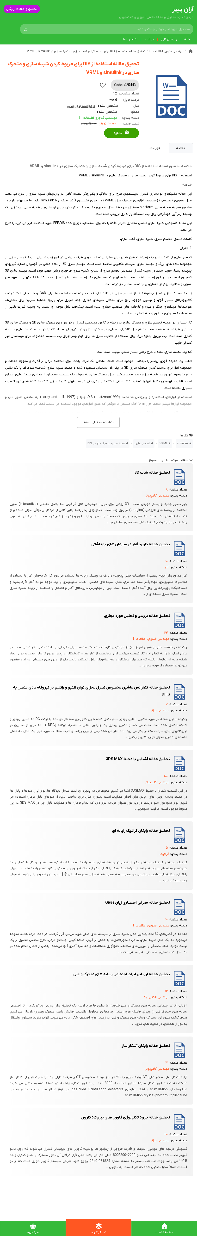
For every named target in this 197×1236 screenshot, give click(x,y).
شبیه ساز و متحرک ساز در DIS (106, 443)
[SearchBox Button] (25, 29)
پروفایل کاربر (169, 39)
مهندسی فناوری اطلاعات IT (98, 118)
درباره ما (149, 39)
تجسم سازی (142, 443)
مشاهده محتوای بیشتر (98, 422)
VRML (164, 443)
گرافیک (164, 854)
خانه (187, 39)
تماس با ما (129, 39)
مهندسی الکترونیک (156, 997)
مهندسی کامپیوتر (157, 495)
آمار (166, 567)
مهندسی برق (160, 710)
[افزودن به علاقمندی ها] (102, 85)
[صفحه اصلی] (190, 51)
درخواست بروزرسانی (81, 106)
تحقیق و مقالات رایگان (21, 9)
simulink (183, 443)
